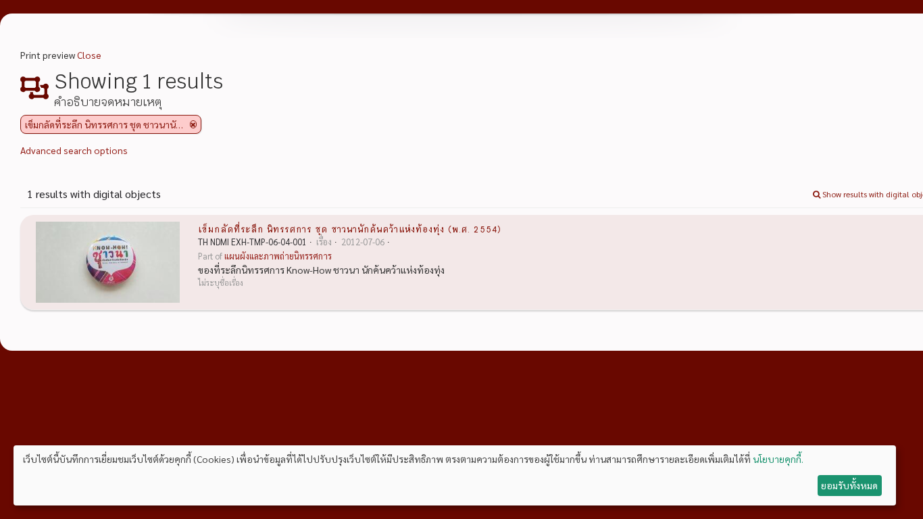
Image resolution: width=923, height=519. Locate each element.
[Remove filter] (193, 124)
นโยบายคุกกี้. (778, 459)
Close (89, 55)
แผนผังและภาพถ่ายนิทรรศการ (278, 256)
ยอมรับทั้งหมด (849, 485)
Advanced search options (74, 150)
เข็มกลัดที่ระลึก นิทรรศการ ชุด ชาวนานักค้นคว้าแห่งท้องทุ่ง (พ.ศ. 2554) (349, 228)
